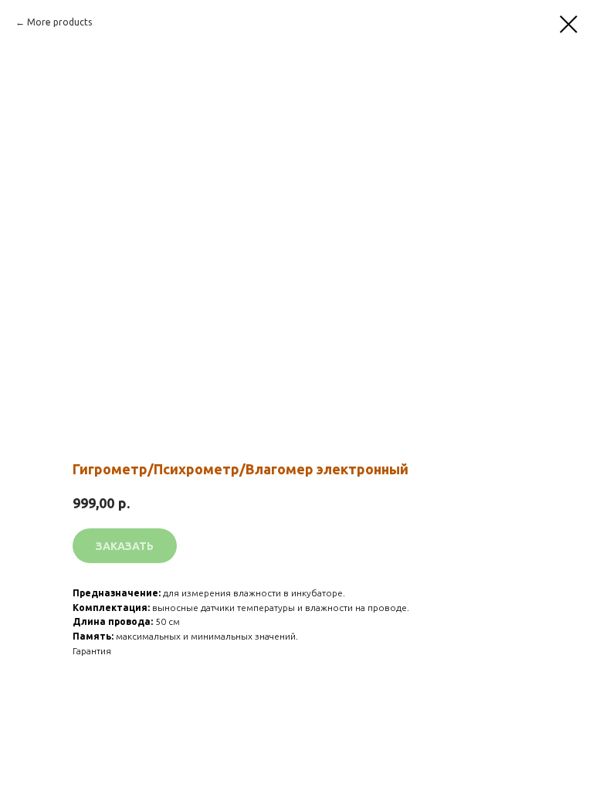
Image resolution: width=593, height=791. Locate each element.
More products (59, 22)
